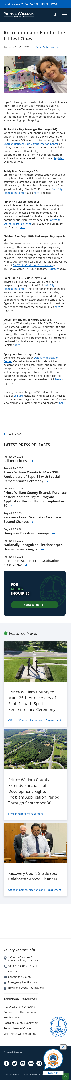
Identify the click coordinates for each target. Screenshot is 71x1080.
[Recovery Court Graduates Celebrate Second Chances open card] (35, 843)
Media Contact (12, 1017)
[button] (65, 1076)
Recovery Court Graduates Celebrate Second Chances (32, 519)
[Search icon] (54, 14)
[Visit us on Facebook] (6, 1063)
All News (15, 434)
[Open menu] (64, 14)
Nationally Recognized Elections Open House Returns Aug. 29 (33, 547)
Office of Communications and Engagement (34, 720)
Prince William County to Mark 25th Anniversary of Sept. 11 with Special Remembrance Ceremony (32, 476)
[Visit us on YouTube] (22, 1063)
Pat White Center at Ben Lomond (33, 265)
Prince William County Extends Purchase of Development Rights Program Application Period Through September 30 (35, 499)
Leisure (18, 395)
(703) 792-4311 (37, 3)
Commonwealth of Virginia (20, 1012)
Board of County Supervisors (21, 1023)
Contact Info (32, 604)
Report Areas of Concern (18, 1028)
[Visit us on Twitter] (14, 1063)
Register (59, 158)
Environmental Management (25, 813)
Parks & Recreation (47, 47)
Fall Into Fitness (16, 460)
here (36, 192)
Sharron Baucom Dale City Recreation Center (31, 144)
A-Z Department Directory (19, 1006)
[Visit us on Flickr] (31, 1063)
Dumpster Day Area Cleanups (27, 533)
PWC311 (55, 3)
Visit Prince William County (20, 1033)
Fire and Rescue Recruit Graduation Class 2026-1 (31, 562)
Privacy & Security (13, 1052)
